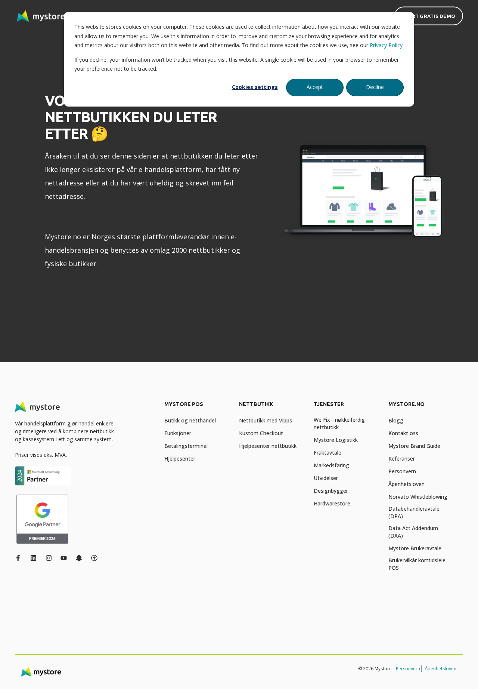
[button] (15, 674)
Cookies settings (255, 86)
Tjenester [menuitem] (329, 404)
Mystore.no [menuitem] (406, 404)
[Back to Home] (41, 16)
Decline (375, 86)
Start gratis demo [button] (428, 15)
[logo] (37, 407)
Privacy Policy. (387, 45)
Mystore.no (63, 236)
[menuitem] (197, 408)
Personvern (408, 668)
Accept (315, 86)
